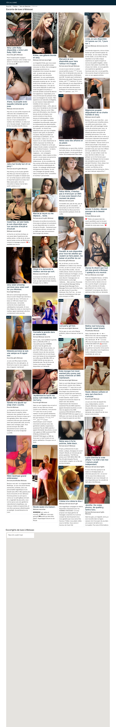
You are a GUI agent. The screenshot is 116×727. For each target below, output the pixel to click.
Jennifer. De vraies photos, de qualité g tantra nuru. (94, 507)
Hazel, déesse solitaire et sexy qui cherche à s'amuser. (96, 394)
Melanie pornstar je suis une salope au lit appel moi (17, 353)
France (15, 6)
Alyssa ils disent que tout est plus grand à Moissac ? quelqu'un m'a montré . (96, 270)
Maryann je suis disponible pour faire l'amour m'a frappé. (68, 61)
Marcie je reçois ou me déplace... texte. (43, 214)
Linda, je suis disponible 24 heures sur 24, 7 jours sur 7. (96, 41)
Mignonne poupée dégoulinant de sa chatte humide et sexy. (96, 112)
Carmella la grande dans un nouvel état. (44, 333)
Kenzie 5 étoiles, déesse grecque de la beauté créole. (96, 211)
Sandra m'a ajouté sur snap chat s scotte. (17, 403)
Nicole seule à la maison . (44, 507)
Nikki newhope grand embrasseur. (16, 477)
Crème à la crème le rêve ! (71, 501)
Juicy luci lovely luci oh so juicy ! (18, 165)
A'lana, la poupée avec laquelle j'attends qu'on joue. (17, 104)
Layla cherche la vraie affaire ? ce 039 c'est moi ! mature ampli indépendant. (96, 460)
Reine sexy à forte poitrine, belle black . (68, 442)
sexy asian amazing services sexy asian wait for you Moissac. (18, 287)
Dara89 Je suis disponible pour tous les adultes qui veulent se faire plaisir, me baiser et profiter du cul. (71, 254)
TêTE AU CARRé (11, 2)
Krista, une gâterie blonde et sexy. (44, 56)
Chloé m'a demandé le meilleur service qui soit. (44, 270)
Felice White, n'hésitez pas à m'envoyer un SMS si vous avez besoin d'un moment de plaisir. (70, 194)
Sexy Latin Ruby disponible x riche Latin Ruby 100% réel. (17, 50)
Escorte (8, 6)
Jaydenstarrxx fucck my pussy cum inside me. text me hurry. (44, 397)
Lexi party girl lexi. (67, 326)
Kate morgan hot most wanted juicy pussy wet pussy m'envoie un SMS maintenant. (69, 374)
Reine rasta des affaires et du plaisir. (71, 141)
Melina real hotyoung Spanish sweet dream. (95, 327)
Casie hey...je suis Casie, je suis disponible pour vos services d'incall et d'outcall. (18, 225)
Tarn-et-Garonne (24, 6)
